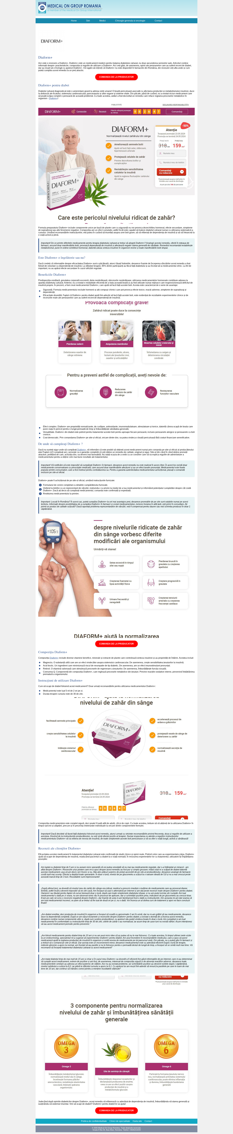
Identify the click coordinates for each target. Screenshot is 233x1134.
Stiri (88, 21)
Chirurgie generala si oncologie (130, 21)
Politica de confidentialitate (94, 1121)
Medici (102, 21)
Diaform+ (53, 98)
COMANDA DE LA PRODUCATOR (116, 77)
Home (74, 21)
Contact (158, 21)
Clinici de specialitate (119, 1121)
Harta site (137, 1121)
